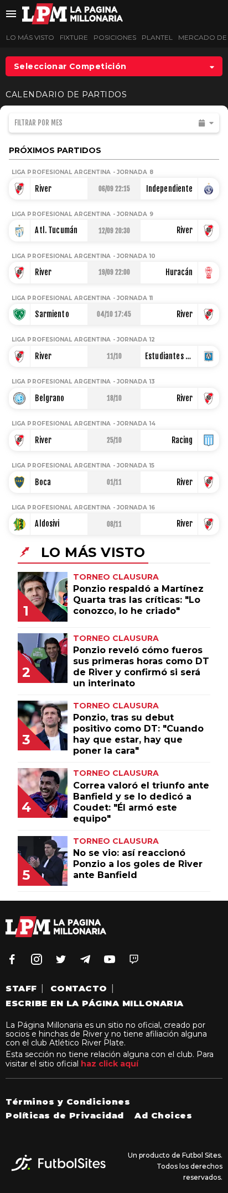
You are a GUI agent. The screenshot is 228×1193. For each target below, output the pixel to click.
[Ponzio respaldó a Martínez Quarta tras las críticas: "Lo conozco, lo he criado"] (51, 618)
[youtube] (109, 959)
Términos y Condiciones (68, 1101)
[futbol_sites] (59, 1166)
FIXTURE (74, 37)
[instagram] (36, 959)
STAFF (21, 988)
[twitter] (61, 959)
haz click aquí (109, 1064)
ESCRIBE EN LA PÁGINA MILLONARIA (95, 1003)
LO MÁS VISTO (30, 37)
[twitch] (134, 959)
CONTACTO (78, 988)
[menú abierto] (11, 13)
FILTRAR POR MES (38, 122)
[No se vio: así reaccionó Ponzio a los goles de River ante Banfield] (51, 882)
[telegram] (85, 959)
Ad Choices (163, 1115)
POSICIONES (115, 37)
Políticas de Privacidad (65, 1115)
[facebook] (12, 959)
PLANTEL (157, 37)
